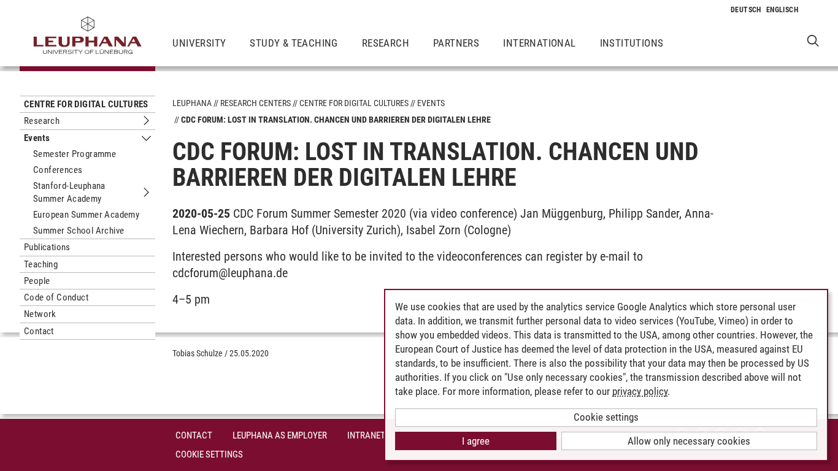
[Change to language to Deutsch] (746, 10)
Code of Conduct (56, 297)
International (539, 43)
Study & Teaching (293, 43)
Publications (47, 247)
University (199, 43)
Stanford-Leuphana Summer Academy (69, 192)
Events (37, 138)
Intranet (366, 435)
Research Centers (255, 103)
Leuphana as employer (280, 435)
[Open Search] (813, 40)
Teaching (41, 264)
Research (385, 43)
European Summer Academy (86, 214)
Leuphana (192, 103)
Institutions (632, 43)
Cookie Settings (209, 454)
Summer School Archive (78, 230)
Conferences (57, 169)
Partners (456, 43)
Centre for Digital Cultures (86, 104)
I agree (476, 441)
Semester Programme (74, 153)
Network (40, 314)
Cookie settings (606, 417)
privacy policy (639, 391)
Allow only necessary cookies (689, 441)
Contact (39, 331)
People (37, 280)
